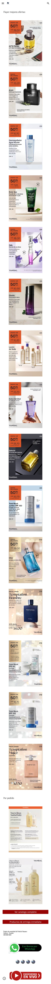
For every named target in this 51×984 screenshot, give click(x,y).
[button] (3, 3)
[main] (25, 12)
